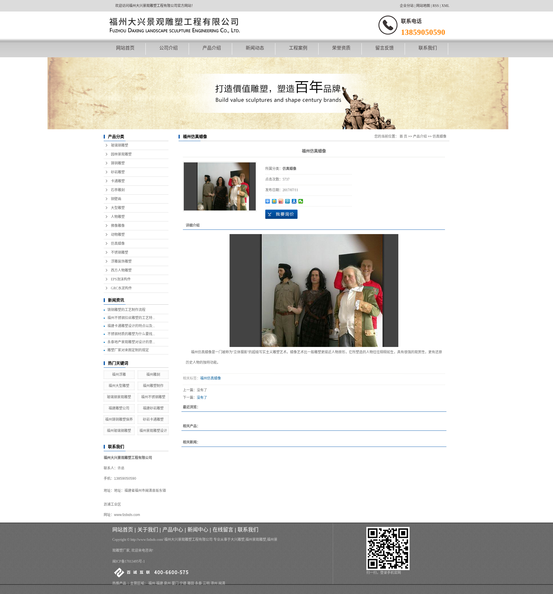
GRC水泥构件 (121, 288)
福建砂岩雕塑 (153, 408)
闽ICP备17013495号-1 (128, 561)
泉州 (167, 583)
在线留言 (223, 530)
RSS (436, 6)
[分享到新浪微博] (281, 201)
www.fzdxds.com (127, 515)
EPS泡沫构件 (121, 279)
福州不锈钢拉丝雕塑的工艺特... (131, 318)
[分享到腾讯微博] (287, 201)
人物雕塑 (118, 217)
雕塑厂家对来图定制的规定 (128, 350)
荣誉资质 (341, 47)
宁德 (182, 583)
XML (445, 6)
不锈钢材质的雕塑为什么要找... (131, 334)
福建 (159, 583)
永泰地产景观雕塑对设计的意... (131, 342)
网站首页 (125, 47)
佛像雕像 (118, 226)
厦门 (175, 583)
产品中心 (172, 530)
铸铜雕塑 (118, 163)
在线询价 (281, 214)
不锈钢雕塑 (119, 252)
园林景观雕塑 (121, 154)
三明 (206, 583)
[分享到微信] (300, 201)
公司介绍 (168, 47)
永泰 (198, 583)
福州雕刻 (153, 375)
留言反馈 (384, 47)
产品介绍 (211, 47)
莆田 (190, 583)
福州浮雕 (119, 375)
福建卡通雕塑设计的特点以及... (131, 326)
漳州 (214, 583)
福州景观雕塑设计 (153, 431)
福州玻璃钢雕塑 (119, 431)
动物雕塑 (118, 235)
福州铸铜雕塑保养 (119, 419)
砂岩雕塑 (118, 172)
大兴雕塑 (238, 540)
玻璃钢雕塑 (119, 145)
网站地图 (423, 6)
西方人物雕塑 (121, 270)
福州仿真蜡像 (210, 378)
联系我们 (427, 47)
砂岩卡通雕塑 (153, 419)
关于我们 (147, 530)
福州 (151, 583)
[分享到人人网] (294, 201)
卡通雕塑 (118, 181)
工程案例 (298, 47)
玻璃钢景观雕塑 (119, 397)
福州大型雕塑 (119, 386)
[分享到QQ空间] (274, 201)
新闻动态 (255, 47)
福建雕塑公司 (119, 408)
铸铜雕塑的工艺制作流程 (126, 310)
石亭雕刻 (118, 190)
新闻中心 (198, 530)
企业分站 (407, 6)
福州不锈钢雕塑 (153, 397)
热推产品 (119, 583)
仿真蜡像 (118, 244)
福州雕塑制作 (153, 386)
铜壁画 (116, 199)
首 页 (403, 136)
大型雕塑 (118, 208)
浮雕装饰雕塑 (121, 261)
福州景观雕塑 (255, 540)
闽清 (221, 583)
